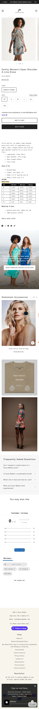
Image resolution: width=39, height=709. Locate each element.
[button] (14, 226)
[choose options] (32, 343)
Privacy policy (19, 665)
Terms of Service (19, 653)
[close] (35, 686)
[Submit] (32, 701)
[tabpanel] (19, 582)
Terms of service (19, 668)
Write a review (19, 550)
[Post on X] (5, 226)
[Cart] (36, 11)
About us (19, 638)
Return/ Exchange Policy (19, 641)
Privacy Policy (19, 656)
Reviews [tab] (8, 558)
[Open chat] (6, 702)
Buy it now (19, 127)
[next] (22, 63)
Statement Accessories (15, 297)
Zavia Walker (6, 76)
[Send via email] (11, 226)
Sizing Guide (19, 649)
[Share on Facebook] (2, 226)
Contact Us (19, 659)
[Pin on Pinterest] (8, 226)
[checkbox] (7, 574)
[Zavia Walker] (19, 11)
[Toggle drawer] (3, 11)
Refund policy (19, 662)
